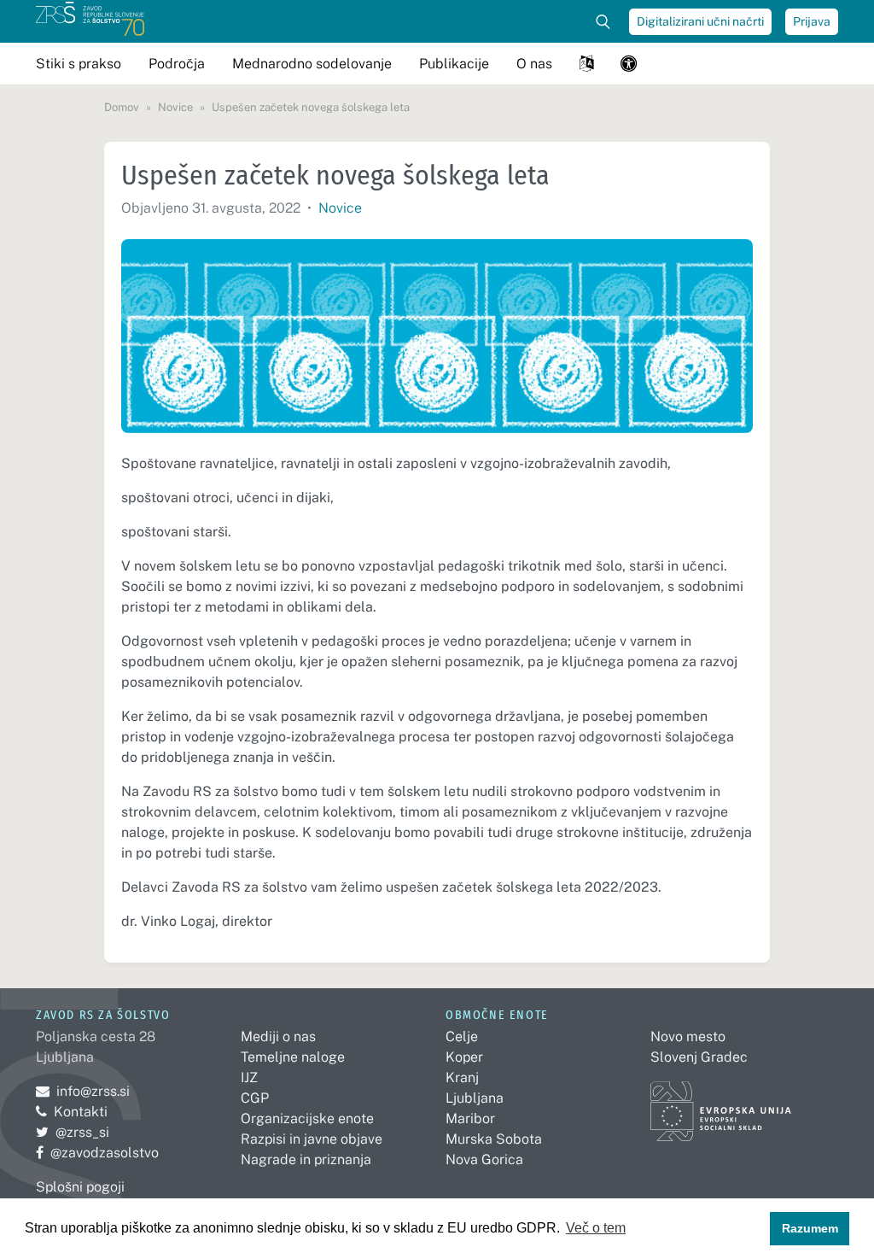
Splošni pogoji (80, 1187)
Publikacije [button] (454, 64)
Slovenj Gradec (699, 1057)
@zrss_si (72, 1132)
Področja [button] (177, 64)
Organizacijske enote (307, 1118)
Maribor (470, 1118)
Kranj (462, 1077)
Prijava (811, 21)
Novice (340, 208)
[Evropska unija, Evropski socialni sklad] (720, 1103)
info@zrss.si (83, 1091)
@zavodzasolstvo (97, 1153)
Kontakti (81, 1112)
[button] (586, 63)
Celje (462, 1036)
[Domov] (90, 21)
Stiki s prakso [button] (78, 64)
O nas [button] (534, 64)
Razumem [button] (810, 1228)
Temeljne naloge (293, 1057)
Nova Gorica (484, 1159)
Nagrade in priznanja (306, 1159)
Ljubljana (475, 1098)
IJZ (249, 1077)
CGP (255, 1098)
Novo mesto (687, 1036)
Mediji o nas (278, 1036)
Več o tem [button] (596, 1228)
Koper (464, 1057)
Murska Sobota (494, 1139)
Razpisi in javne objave (311, 1139)
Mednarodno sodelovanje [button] (312, 64)
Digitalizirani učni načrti (700, 21)
